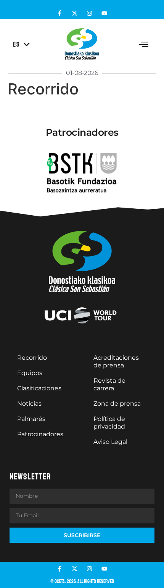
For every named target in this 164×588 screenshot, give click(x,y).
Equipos (29, 373)
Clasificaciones (39, 388)
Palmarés (31, 418)
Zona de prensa (117, 403)
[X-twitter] (74, 13)
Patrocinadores (40, 434)
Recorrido (32, 357)
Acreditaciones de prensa (116, 361)
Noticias (29, 403)
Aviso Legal (110, 441)
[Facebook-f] (60, 13)
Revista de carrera (109, 384)
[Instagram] (89, 13)
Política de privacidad (109, 422)
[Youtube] (104, 13)
